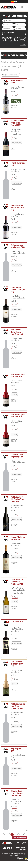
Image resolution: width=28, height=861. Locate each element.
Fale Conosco (21, 854)
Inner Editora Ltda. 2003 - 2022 (9, 854)
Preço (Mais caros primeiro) (10, 75)
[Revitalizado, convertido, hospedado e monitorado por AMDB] (26, 859)
